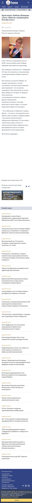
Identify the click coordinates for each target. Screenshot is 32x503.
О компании (6, 474)
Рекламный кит (7, 471)
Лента (4, 7)
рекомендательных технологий (9, 496)
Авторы (17, 7)
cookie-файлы (14, 492)
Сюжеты (10, 7)
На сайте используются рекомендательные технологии (8, 479)
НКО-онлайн (24, 7)
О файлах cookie (7, 475)
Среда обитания (7, 23)
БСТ (20, 69)
